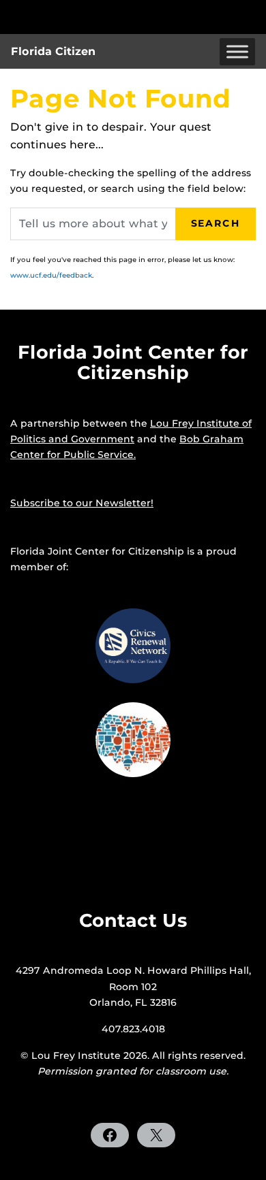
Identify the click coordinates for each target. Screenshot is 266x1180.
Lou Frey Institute (76, 1055)
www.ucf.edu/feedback (51, 275)
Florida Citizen (53, 51)
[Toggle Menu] (237, 51)
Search (215, 223)
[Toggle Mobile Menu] (252, 16)
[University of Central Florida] (104, 16)
